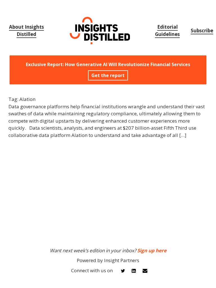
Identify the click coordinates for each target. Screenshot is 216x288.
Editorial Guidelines (167, 30)
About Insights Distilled (26, 30)
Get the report (108, 75)
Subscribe (202, 30)
